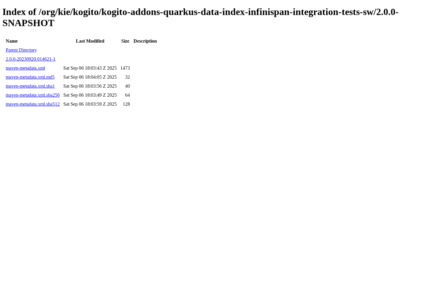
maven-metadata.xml (25, 68)
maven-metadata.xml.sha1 (30, 86)
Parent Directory (21, 50)
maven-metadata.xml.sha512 (33, 104)
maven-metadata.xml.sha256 (33, 95)
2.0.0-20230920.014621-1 (31, 59)
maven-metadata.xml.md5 (30, 77)
